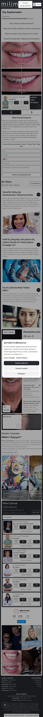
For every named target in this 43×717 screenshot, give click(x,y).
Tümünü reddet (21, 368)
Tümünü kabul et (21, 363)
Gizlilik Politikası (21, 358)
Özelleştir (21, 374)
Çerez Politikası (9, 358)
